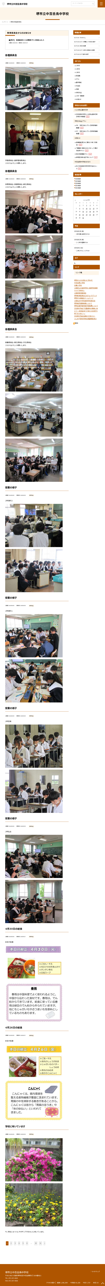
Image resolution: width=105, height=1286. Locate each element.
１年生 (78, 65)
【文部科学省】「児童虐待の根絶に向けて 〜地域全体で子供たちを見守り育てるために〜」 (86, 310)
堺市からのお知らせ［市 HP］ (83, 280)
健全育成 (78, 82)
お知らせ (78, 99)
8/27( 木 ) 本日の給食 (80, 46)
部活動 (78, 76)
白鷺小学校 (78, 285)
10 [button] (36, 1243)
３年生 (78, 72)
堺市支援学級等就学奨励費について (86, 306)
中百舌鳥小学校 (79, 283)
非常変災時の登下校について (86, 157)
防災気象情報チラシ (83, 154)
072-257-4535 (13, 1278)
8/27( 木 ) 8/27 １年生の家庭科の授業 (84, 50)
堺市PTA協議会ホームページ (83, 298)
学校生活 (78, 92)
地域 (77, 89)
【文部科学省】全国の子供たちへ (84, 316)
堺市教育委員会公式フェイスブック (85, 295)
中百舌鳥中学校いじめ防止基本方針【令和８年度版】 (87, 115)
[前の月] (75, 200)
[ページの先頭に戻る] (102, 1283)
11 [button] (40, 1243)
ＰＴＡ (77, 79)
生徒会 (78, 86)
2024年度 (78, 183)
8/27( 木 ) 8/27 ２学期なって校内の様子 (84, 42)
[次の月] (97, 200)
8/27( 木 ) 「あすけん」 (80, 38)
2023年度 (78, 186)
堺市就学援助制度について (83, 303)
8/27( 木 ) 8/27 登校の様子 (81, 54)
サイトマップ (96, 1271)
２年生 (78, 69)
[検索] (92, 4)
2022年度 (78, 188)
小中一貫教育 (80, 96)
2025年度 (78, 181)
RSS (76, 323)
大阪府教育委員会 (80, 293)
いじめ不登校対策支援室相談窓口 (85, 318)
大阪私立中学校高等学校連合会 (84, 301)
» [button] (44, 1243)
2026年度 (78, 179)
